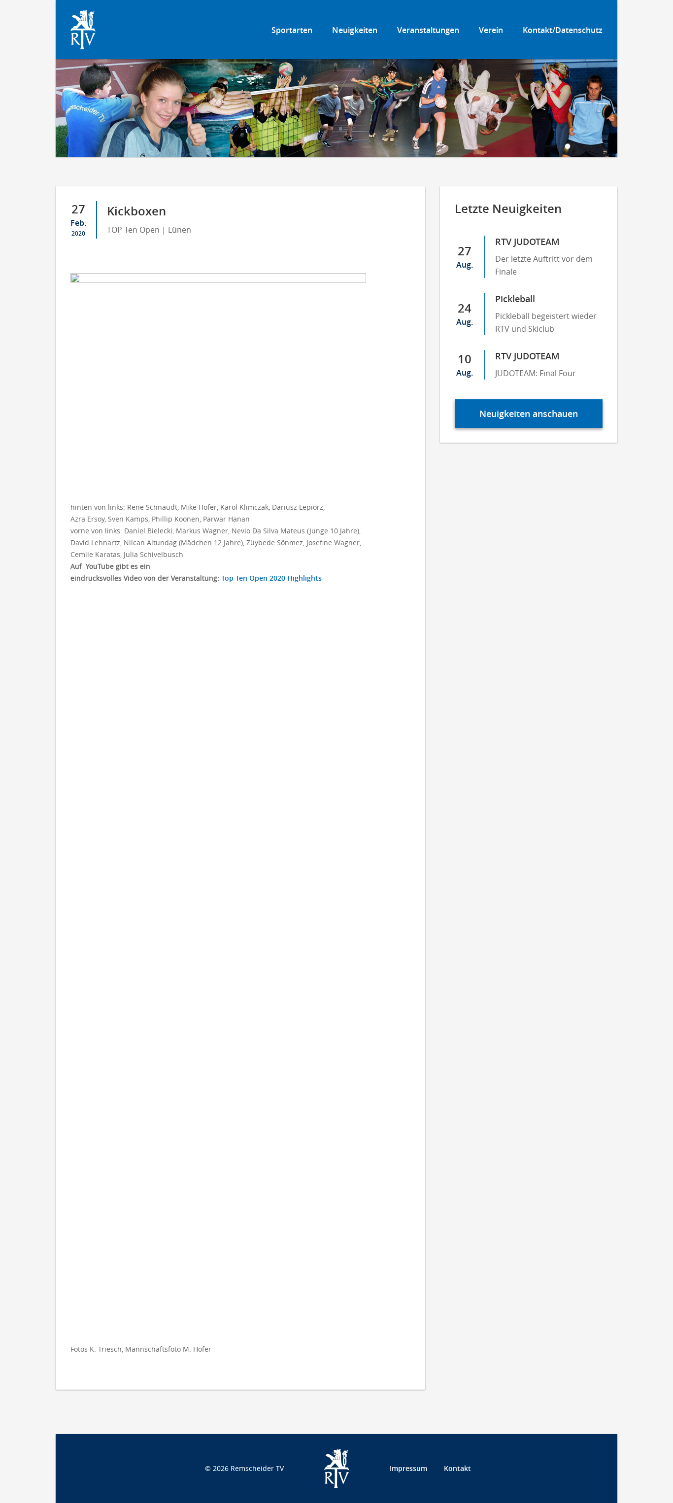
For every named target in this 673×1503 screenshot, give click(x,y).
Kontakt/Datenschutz (563, 30)
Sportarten (291, 30)
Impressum (408, 1468)
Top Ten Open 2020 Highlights (271, 578)
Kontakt (457, 1468)
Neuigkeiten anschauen (528, 413)
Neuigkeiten (354, 30)
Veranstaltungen (428, 30)
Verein (491, 30)
